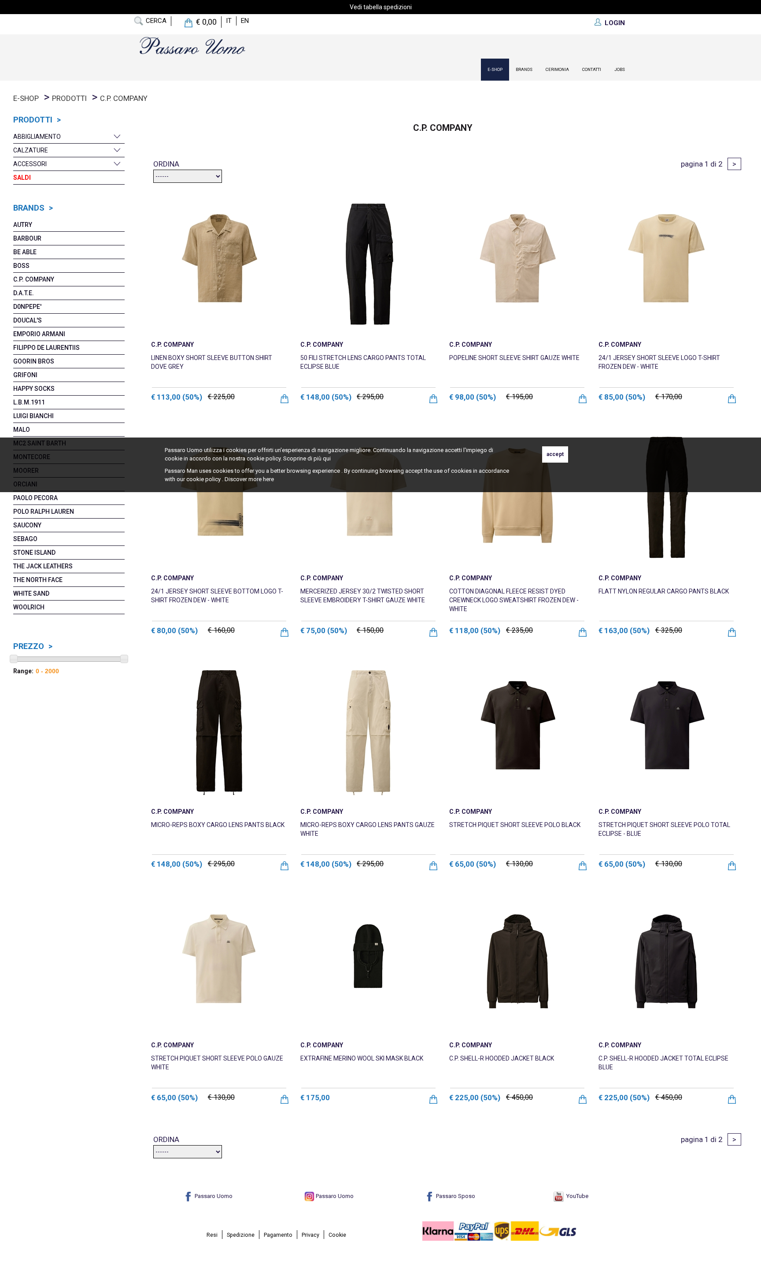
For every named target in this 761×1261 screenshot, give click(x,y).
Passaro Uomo (213, 1196)
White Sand (31, 593)
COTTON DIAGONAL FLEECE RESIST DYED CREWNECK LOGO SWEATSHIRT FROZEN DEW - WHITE (514, 600)
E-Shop (495, 69)
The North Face (38, 579)
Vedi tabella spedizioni (381, 7)
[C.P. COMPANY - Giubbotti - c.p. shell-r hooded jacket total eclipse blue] (666, 964)
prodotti (69, 98)
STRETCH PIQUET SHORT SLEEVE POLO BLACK (514, 824)
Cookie (337, 1234)
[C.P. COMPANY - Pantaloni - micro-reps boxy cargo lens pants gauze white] (368, 730)
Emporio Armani (39, 334)
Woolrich (28, 607)
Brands (524, 69)
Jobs (619, 69)
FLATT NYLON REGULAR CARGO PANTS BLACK (663, 591)
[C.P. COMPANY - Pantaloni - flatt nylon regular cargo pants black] (666, 497)
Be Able (25, 252)
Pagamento (278, 1234)
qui (327, 458)
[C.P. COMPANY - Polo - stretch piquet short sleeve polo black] (517, 730)
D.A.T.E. (23, 293)
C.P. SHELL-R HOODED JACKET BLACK (501, 1058)
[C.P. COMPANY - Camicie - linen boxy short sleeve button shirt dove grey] (219, 263)
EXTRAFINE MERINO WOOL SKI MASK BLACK (361, 1058)
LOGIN (615, 23)
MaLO (21, 429)
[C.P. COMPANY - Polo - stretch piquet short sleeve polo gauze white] (219, 964)
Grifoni (25, 374)
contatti (591, 69)
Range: (23, 671)
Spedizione (241, 1234)
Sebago (25, 538)
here (268, 479)
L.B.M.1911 (29, 402)
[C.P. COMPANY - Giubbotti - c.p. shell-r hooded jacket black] (517, 964)
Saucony (27, 525)
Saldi (22, 177)
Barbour (27, 238)
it (229, 21)
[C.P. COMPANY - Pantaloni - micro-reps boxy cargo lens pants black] (219, 730)
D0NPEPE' (27, 306)
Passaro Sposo (455, 1196)
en (245, 21)
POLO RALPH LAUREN (43, 511)
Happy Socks (34, 388)
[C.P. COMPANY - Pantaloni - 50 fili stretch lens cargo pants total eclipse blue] (368, 263)
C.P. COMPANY (33, 279)
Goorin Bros (33, 361)
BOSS (21, 265)
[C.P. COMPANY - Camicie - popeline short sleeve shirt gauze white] (517, 263)
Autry (22, 224)
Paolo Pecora (35, 497)
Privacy (310, 1234)
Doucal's (27, 320)
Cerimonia (557, 69)
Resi (212, 1234)
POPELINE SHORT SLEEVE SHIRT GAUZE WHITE (514, 357)
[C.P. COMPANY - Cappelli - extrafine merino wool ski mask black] (368, 964)
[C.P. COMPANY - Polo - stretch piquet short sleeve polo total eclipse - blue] (666, 730)
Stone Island (34, 552)
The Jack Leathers (43, 566)
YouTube (576, 1196)
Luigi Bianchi (33, 415)
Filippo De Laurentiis (46, 347)
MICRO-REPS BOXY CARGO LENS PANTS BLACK (217, 824)
